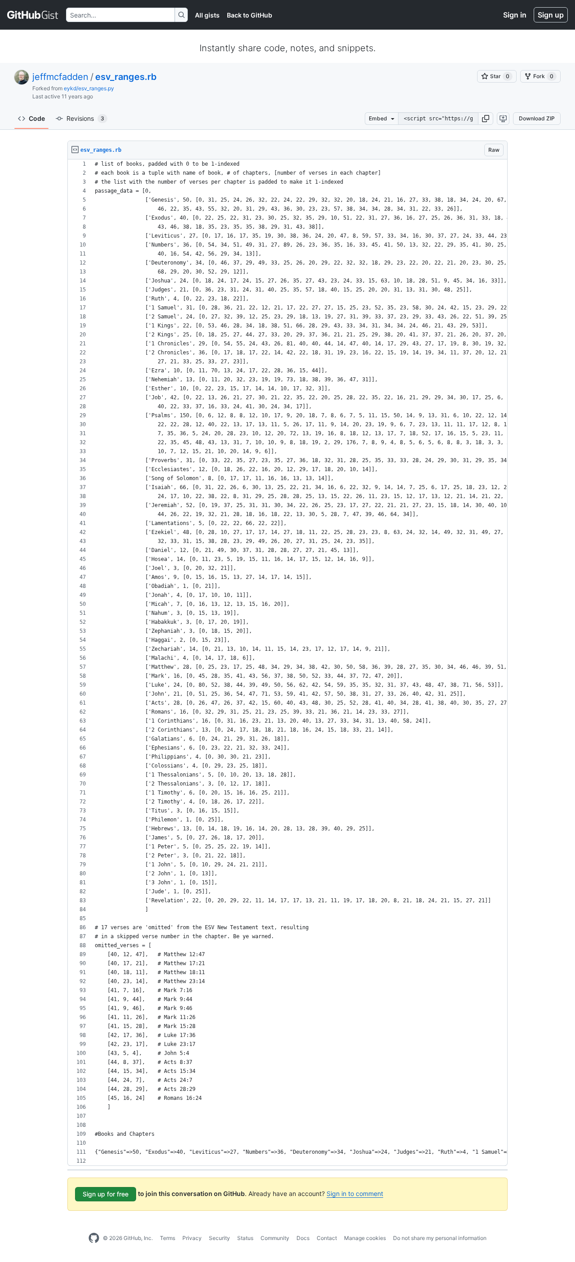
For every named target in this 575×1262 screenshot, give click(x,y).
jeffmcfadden (60, 76)
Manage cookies (365, 1238)
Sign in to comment (355, 1193)
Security (219, 1238)
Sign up (551, 14)
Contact (327, 1238)
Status (245, 1238)
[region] (287, 662)
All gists (207, 15)
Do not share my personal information (440, 1238)
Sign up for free (105, 1194)
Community (275, 1238)
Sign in (514, 14)
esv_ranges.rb (126, 76)
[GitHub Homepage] (93, 1238)
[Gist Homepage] (33, 14)
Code (37, 118)
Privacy (192, 1238)
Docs (303, 1238)
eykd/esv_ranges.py (89, 88)
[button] (485, 118)
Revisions (85, 118)
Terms (167, 1238)
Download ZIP (537, 118)
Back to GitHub (249, 15)
